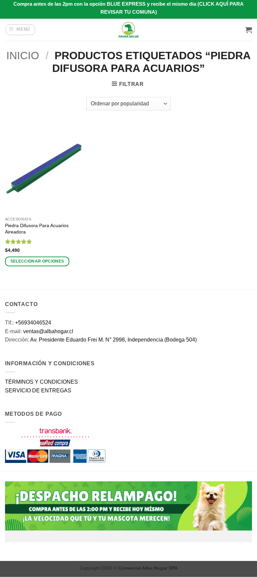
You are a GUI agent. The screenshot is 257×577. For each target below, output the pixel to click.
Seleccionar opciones (37, 261)
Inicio (22, 56)
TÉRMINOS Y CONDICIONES (41, 382)
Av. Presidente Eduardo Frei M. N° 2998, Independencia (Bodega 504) (113, 340)
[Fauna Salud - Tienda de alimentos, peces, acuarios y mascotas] (128, 30)
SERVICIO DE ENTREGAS (38, 390)
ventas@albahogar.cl (48, 331)
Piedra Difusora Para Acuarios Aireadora (37, 228)
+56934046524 (33, 322)
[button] (20, 29)
